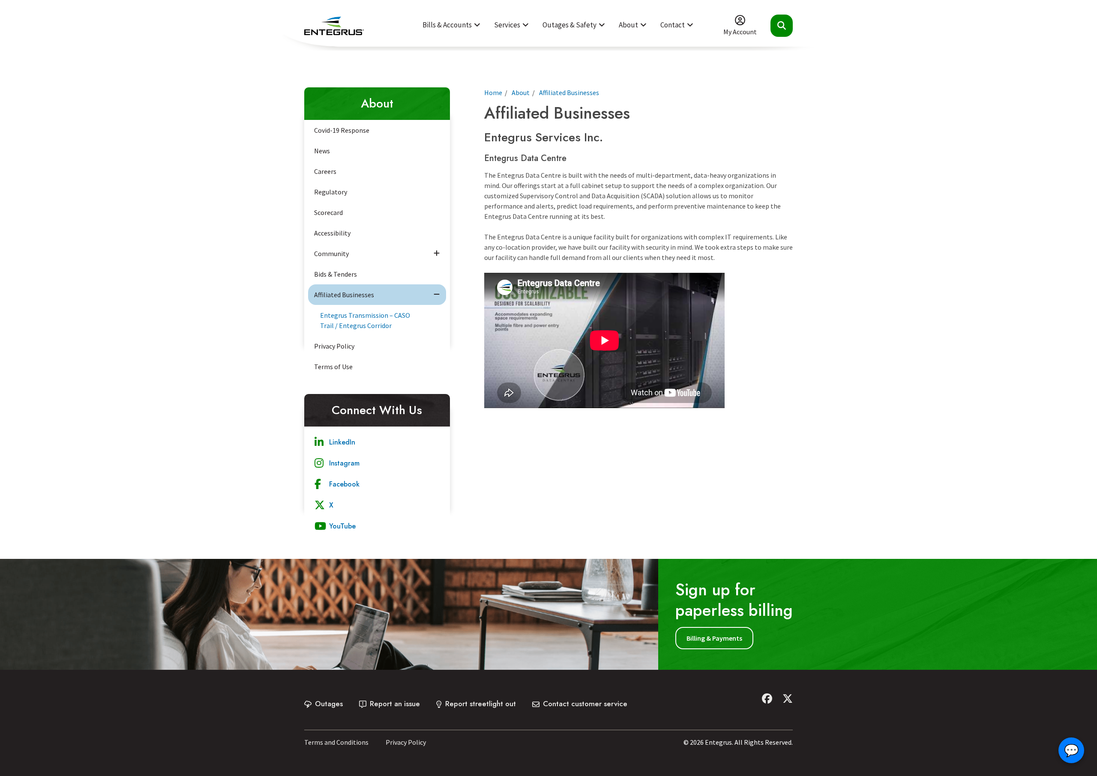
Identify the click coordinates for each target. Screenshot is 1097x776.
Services (507, 25)
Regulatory (330, 192)
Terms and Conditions (336, 742)
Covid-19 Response (341, 130)
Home (493, 92)
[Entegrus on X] (787, 698)
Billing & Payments (714, 638)
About (628, 25)
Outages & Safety (569, 25)
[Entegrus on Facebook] (767, 698)
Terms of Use (333, 366)
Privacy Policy (334, 346)
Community (331, 253)
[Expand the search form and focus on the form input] (781, 26)
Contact (672, 25)
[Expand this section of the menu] (436, 253)
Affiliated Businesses (344, 294)
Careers (325, 171)
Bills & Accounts (447, 25)
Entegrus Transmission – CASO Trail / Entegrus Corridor (365, 320)
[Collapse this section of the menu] (436, 294)
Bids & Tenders (335, 274)
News (322, 150)
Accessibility (332, 233)
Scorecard (328, 212)
